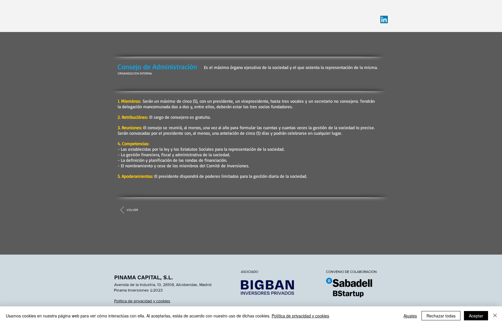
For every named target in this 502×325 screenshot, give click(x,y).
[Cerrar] (495, 315)
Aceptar (476, 316)
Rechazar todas (441, 316)
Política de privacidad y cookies (300, 316)
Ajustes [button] (410, 316)
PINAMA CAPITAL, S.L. (143, 277)
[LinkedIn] (384, 19)
